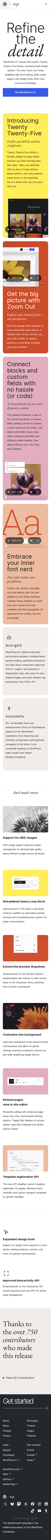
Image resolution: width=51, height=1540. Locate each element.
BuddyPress (10, 1484)
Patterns (31, 1435)
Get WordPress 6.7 (25, 92)
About (6, 1420)
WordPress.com (12, 1469)
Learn (6, 1444)
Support (7, 1450)
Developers (9, 1455)
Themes (31, 1425)
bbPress (8, 1479)
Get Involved (34, 1444)
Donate (32, 1455)
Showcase (32, 1420)
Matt (7, 1474)
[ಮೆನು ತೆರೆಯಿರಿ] (46, 4)
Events (30, 1450)
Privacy (7, 1435)
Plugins (30, 1430)
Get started (18, 1401)
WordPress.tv (11, 1460)
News (6, 1425)
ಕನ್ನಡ (11, 1496)
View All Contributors (20, 1377)
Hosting (7, 1430)
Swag (31, 1460)
